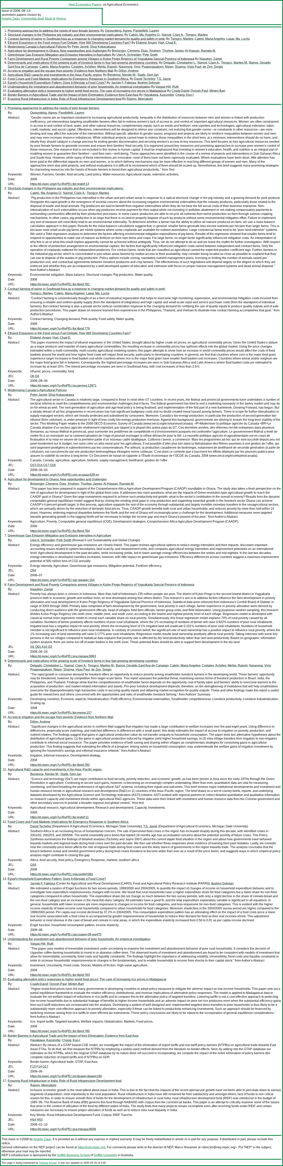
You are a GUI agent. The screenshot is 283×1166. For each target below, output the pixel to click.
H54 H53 (36, 1119)
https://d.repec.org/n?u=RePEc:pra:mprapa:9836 (63, 1129)
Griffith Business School (73, 1155)
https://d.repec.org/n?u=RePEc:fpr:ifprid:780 (60, 1031)
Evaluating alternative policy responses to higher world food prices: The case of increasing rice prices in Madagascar (87, 90)
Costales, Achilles (83, 66)
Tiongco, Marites (196, 34)
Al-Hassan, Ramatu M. (200, 50)
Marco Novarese (186, 1147)
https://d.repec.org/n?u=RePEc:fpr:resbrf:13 (59, 184)
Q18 (33, 864)
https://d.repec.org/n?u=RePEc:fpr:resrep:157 (61, 712)
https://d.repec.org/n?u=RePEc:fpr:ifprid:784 (60, 531)
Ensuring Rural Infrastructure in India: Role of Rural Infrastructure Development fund (64, 99)
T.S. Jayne (164, 78)
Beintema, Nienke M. (121, 74)
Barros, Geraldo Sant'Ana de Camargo (142, 665)
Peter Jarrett (80, 46)
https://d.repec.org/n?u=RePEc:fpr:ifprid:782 (60, 764)
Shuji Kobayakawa (103, 46)
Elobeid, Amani (146, 42)
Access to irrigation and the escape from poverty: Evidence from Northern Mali (60, 70)
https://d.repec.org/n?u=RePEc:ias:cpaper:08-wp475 (65, 934)
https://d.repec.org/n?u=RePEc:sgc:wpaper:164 (62, 580)
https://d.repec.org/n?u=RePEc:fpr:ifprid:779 (60, 328)
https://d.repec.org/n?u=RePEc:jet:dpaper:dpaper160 (66, 1076)
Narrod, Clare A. (173, 34)
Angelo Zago (10, 18)
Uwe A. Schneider (128, 54)
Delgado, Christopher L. (179, 62)
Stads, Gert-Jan (148, 74)
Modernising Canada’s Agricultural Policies (37, 46)
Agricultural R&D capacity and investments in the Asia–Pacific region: (55, 74)
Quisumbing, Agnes (118, 30)
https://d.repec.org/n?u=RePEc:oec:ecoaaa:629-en (64, 474)
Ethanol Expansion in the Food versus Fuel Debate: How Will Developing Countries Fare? (69, 42)
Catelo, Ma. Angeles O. (144, 34)
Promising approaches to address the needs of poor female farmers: (54, 30)
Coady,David (180, 90)
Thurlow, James (173, 50)
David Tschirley (144, 78)
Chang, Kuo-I (184, 94)
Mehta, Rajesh (107, 66)
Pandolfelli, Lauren (146, 30)
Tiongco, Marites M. (234, 62)
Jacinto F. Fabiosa (123, 82)
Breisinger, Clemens (126, 50)
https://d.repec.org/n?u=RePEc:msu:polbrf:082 (61, 874)
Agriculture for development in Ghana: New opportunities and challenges (57, 50)
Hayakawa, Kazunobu (159, 94)
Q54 (33, 570)
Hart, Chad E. (167, 42)
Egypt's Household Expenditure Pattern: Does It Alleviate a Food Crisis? (57, 82)
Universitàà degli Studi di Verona (43, 18)
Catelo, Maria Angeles (210, 38)
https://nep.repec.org (91, 1147)
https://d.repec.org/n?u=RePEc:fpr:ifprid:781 (60, 284)
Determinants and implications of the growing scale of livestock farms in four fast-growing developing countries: (83, 62)
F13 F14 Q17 (39, 1066)
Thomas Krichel (48, 1162)
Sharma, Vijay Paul (188, 66)
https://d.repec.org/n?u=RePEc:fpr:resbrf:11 (59, 817)
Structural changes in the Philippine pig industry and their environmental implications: (66, 34)
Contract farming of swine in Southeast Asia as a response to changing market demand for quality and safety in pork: (86, 38)
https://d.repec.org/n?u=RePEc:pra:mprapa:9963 (63, 656)
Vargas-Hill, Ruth (167, 86)
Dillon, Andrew (129, 70)
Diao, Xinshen (151, 50)
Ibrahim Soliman (148, 82)
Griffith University (105, 1155)
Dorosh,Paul (199, 90)
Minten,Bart (217, 90)
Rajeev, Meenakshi (140, 99)
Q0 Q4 (34, 376)
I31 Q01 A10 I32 (41, 646)
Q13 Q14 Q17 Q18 (43, 465)
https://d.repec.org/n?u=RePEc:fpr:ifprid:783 (60, 975)
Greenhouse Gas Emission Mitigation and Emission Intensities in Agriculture (59, 54)
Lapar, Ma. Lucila (238, 38)
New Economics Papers (85, 4)
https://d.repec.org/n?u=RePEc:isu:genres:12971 (63, 385)
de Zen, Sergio (213, 66)
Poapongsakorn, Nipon (157, 66)
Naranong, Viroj (129, 66)
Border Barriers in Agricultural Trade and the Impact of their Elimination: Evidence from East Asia (73, 94)
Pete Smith (150, 54)
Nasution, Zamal (210, 58)
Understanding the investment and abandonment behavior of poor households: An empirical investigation (79, 86)
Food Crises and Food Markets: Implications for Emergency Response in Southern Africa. (68, 78)
